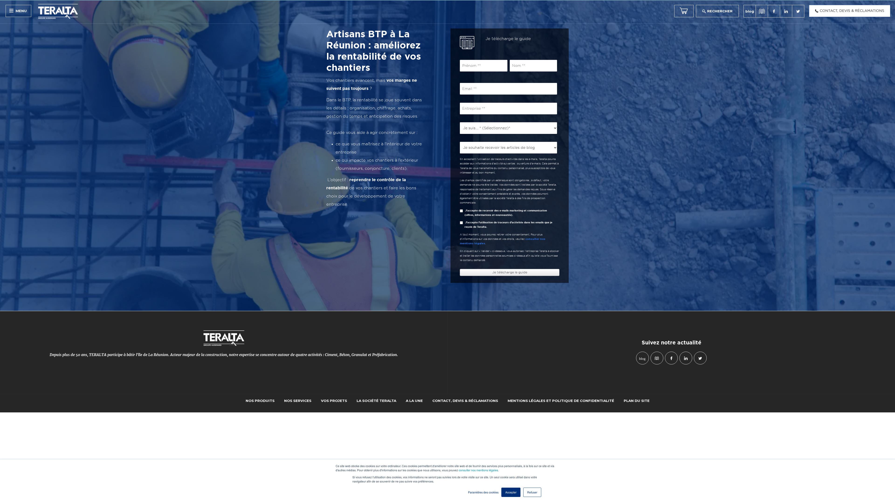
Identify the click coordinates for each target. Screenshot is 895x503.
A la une (414, 401)
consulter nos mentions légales (478, 470)
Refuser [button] (532, 492)
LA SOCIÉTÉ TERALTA (376, 401)
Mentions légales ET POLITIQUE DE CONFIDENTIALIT (561, 401)
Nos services (297, 401)
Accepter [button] (510, 492)
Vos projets (334, 401)
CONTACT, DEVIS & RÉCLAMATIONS (465, 401)
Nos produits (260, 401)
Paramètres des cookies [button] (483, 492)
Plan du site (637, 401)
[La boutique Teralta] (684, 11)
